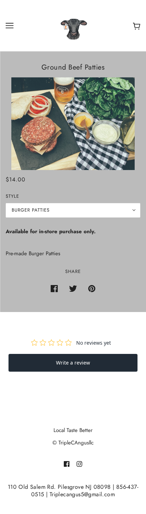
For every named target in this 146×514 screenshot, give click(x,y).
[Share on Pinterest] (92, 288)
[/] (73, 25)
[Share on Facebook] (54, 288)
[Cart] (135, 26)
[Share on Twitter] (73, 288)
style (12, 196)
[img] (66, 464)
